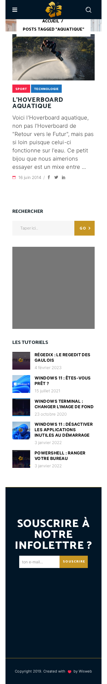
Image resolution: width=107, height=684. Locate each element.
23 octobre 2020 (51, 414)
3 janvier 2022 (48, 442)
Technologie (46, 89)
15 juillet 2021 (47, 390)
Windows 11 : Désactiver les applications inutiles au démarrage (64, 430)
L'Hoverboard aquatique (37, 103)
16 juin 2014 (30, 177)
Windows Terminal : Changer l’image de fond (64, 404)
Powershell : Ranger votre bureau (60, 455)
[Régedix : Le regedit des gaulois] (21, 361)
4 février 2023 (48, 367)
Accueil (50, 21)
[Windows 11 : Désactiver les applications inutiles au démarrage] (21, 430)
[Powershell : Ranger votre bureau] (21, 459)
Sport (21, 89)
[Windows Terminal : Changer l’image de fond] (21, 407)
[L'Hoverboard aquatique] (53, 57)
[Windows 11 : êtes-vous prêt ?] (21, 384)
